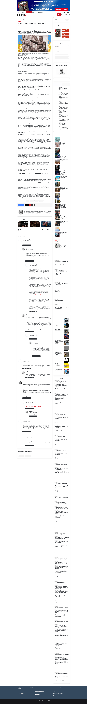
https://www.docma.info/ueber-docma (39, 294)
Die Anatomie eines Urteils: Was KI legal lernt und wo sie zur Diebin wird (64, 216)
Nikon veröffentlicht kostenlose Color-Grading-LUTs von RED (59, 341)
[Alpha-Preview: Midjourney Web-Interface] (57, 189)
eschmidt (59, 118)
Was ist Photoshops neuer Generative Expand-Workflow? (64, 199)
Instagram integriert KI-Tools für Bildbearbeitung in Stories (64, 166)
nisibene (59, 114)
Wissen (62, 14)
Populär (66, 84)
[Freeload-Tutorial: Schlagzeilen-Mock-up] (66, 331)
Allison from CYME (61, 110)
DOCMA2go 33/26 (38, 695)
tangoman (59, 126)
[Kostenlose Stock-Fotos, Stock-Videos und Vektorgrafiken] (66, 371)
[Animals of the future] (57, 234)
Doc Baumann (21, 25)
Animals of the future (63, 232)
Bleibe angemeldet (58, 51)
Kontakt (54, 691)
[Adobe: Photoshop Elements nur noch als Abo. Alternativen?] (57, 229)
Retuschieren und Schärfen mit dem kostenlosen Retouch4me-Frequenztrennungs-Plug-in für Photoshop (59, 348)
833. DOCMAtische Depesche (39, 691)
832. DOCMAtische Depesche (39, 692)
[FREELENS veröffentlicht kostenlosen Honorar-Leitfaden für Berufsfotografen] (66, 320)
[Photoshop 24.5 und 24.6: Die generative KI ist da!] (57, 212)
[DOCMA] (21, 15)
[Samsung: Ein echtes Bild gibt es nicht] (57, 223)
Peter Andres (60, 96)
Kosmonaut (60, 92)
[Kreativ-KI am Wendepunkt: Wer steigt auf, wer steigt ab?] (57, 184)
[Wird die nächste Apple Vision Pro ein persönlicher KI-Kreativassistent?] (57, 206)
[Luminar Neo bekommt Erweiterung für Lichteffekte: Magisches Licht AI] (57, 172)
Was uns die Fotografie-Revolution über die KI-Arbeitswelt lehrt (64, 149)
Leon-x (59, 122)
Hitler (28, 200)
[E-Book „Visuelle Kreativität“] (66, 365)
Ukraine (41, 200)
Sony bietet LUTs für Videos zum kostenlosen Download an (58, 353)
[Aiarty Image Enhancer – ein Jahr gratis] (57, 144)
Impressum (54, 695)
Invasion (32, 200)
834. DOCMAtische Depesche (39, 689)
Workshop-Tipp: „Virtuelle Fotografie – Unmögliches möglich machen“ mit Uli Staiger (46, 229)
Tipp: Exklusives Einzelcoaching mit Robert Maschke (22, 229)
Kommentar (58, 84)
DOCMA (49, 700)
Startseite (20, 19)
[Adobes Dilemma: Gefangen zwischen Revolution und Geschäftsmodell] (57, 155)
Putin (37, 200)
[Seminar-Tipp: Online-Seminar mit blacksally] (35, 224)
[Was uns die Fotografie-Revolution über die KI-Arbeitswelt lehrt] (57, 150)
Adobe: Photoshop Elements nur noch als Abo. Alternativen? (63, 228)
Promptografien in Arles (64, 159)
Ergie (59, 106)
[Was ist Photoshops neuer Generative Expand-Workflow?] (57, 200)
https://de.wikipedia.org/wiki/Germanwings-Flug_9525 (31, 364)
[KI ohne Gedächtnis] (57, 240)
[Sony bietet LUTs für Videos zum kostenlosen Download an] (66, 354)
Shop (55, 14)
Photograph (60, 87)
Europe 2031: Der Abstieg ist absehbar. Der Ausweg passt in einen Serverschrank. (45, 12)
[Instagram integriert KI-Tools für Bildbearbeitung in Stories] (57, 167)
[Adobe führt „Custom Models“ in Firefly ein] (57, 178)
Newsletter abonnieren (56, 689)
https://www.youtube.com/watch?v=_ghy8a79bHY (34, 406)
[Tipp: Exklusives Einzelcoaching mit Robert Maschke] (23, 224)
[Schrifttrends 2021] (66, 360)
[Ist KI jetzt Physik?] (57, 139)
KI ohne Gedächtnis (63, 238)
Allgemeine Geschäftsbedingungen (58, 693)
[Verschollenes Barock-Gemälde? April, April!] (57, 195)
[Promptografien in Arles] (57, 161)
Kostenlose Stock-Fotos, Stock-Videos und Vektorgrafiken (58, 370)
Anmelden (61, 58)
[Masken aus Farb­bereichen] (66, 325)
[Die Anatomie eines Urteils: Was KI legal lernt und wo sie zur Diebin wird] (57, 217)
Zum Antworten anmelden (33, 311)
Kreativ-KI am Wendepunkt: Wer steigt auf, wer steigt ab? (64, 183)
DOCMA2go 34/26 (38, 694)
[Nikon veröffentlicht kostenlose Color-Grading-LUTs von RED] (66, 342)
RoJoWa (59, 101)
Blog (58, 14)
